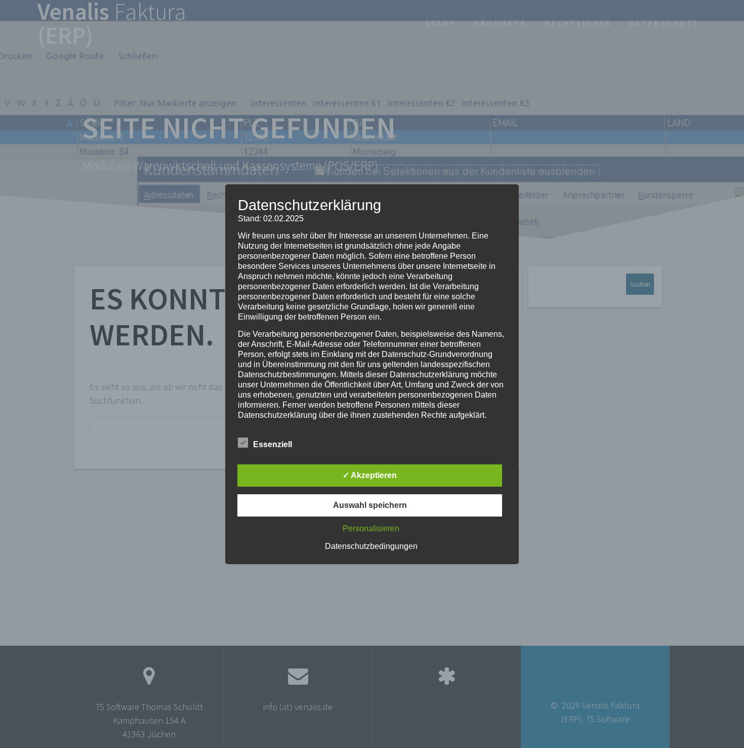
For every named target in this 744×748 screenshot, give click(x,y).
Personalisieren (371, 528)
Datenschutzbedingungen (371, 546)
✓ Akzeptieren (370, 475)
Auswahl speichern (370, 505)
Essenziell (272, 444)
